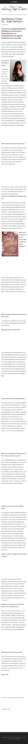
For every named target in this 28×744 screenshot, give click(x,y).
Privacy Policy (17, 738)
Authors (9, 697)
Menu (15, 2)
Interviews (13, 697)
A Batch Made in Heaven (7, 47)
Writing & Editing (20, 697)
